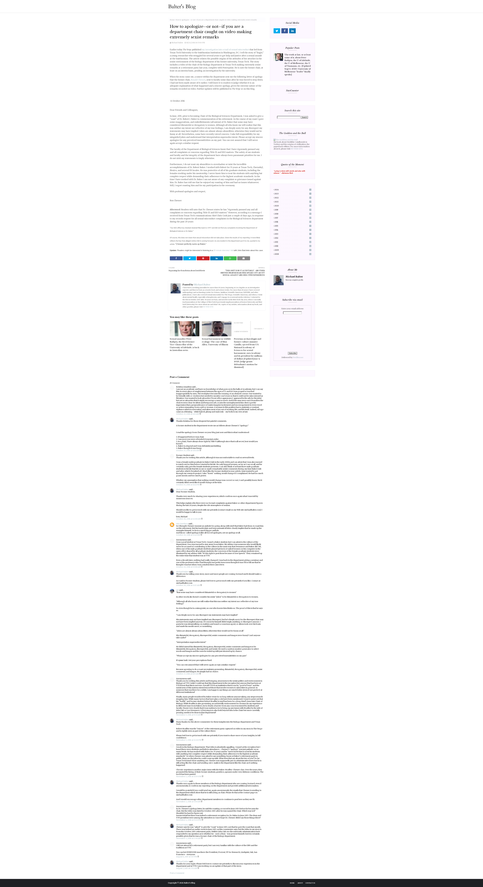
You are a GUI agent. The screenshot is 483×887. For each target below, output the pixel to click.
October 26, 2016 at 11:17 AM (188, 585)
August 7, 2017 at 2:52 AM (186, 868)
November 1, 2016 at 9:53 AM (188, 715)
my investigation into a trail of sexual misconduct (225, 49)
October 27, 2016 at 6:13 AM (187, 674)
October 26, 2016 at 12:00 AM (188, 519)
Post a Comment (177, 873)
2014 (292, 230)
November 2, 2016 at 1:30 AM (188, 801)
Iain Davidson (182, 524)
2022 (292, 198)
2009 (292, 250)
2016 (292, 222)
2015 (292, 226)
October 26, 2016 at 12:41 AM (188, 535)
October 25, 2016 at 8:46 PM (188, 485)
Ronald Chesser (198, 80)
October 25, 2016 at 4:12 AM (187, 414)
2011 (292, 242)
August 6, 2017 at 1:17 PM (186, 857)
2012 (292, 238)
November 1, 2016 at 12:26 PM (189, 740)
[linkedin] (292, 30)
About (300, 883)
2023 (292, 194)
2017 (292, 218)
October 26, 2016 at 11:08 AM (188, 567)
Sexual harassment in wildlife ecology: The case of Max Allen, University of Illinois (216, 342)
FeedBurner (298, 357)
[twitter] (277, 30)
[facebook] (284, 30)
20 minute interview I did (223, 250)
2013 (292, 234)
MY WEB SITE (208, 307)
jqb (177, 590)
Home (172, 20)
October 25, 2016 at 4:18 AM (187, 450)
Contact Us (310, 883)
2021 (292, 202)
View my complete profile (294, 280)
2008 (292, 254)
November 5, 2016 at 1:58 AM (188, 838)
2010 (292, 246)
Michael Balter (177, 43)
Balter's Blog (189, 883)
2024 (292, 190)
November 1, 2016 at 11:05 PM (189, 776)
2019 (292, 210)
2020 (292, 206)
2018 (292, 214)
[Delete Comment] (200, 414)
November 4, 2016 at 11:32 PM (189, 820)
